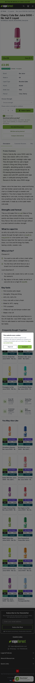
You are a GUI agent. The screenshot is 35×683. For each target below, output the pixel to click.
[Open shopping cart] (28, 6)
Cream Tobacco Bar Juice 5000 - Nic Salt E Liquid (25, 570)
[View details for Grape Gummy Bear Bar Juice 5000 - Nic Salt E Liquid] (9, 492)
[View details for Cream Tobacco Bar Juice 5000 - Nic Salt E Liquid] (25, 553)
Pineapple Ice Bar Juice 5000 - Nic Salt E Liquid (9, 389)
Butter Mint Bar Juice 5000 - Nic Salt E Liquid (9, 479)
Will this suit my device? (17, 131)
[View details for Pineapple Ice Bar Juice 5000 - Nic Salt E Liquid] (9, 371)
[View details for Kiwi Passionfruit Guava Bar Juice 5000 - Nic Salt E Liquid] (25, 522)
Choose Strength (7, 99)
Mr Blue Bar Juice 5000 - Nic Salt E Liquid (24, 449)
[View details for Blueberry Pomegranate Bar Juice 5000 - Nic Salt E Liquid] (25, 583)
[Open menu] (32, 6)
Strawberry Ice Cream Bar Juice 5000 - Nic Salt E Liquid (25, 479)
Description (6, 143)
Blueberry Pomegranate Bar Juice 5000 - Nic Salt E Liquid (25, 601)
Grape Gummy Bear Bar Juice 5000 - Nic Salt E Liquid (9, 510)
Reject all (10, 346)
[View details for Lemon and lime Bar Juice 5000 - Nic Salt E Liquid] (9, 553)
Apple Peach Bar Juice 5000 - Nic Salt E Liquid (9, 540)
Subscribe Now (17, 627)
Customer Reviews (20, 143)
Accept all (24, 346)
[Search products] (23, 6)
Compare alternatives (17, 135)
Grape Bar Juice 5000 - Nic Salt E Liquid (8, 601)
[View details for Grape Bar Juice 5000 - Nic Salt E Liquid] (9, 583)
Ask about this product (17, 127)
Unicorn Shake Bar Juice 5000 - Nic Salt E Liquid (9, 358)
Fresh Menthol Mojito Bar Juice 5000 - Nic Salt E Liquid (25, 389)
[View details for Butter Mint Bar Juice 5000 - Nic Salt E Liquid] (9, 461)
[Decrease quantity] (4, 110)
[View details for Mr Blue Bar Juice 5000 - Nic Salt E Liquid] (25, 431)
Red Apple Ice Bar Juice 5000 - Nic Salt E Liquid (25, 510)
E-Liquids (11, 11)
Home (4, 11)
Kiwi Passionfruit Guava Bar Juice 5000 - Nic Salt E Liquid (23, 541)
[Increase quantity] (13, 110)
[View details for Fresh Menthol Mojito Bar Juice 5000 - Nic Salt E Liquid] (25, 371)
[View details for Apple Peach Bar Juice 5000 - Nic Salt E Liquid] (9, 522)
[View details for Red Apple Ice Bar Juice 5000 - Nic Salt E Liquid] (25, 492)
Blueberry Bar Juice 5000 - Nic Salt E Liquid (24, 358)
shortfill (24, 282)
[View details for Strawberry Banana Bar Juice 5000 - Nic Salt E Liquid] (9, 431)
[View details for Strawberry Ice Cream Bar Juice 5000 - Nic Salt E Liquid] (25, 461)
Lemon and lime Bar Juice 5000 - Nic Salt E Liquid (9, 570)
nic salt (20, 213)
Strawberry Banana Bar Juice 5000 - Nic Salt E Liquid (9, 449)
